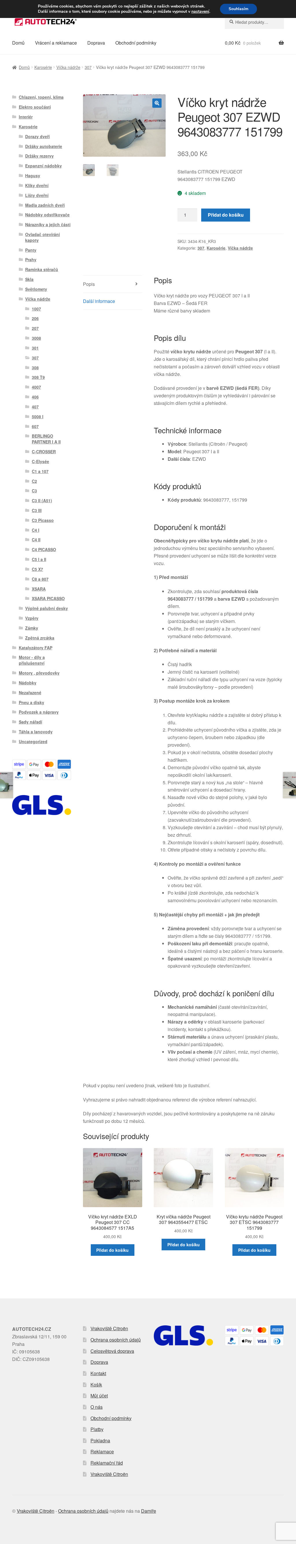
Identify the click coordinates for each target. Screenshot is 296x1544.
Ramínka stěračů (41, 269)
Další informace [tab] (99, 301)
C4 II (36, 539)
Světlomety (36, 289)
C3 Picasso (43, 520)
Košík (96, 1384)
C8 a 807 (40, 579)
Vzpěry (31, 618)
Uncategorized (33, 741)
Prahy (30, 259)
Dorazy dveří (37, 136)
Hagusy (32, 175)
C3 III (37, 510)
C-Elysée (40, 461)
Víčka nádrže (68, 67)
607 (35, 426)
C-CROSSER (44, 451)
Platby (96, 1429)
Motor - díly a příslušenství (32, 660)
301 (35, 348)
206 (35, 318)
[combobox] (254, 22)
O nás (96, 1407)
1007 (36, 309)
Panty (30, 250)
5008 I (37, 416)
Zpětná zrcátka (39, 638)
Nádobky (27, 683)
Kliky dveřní (37, 185)
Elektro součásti (35, 107)
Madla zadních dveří (45, 205)
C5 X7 (37, 569)
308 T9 (38, 377)
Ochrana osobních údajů (115, 1339)
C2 (34, 481)
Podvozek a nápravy (39, 712)
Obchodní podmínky (135, 42)
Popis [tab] (89, 284)
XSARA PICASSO (48, 598)
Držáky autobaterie (43, 146)
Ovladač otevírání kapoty (42, 237)
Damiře (148, 1511)
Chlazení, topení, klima (41, 97)
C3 (34, 491)
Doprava (96, 42)
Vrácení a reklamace (56, 42)
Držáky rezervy (39, 156)
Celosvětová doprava (112, 1351)
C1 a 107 (40, 471)
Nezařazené (30, 692)
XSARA (39, 589)
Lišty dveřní (37, 195)
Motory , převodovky (39, 673)
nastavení (200, 11)
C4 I (35, 530)
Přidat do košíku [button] (112, 1250)
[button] (157, 103)
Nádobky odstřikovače (47, 215)
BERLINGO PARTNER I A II (46, 439)
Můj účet (99, 1395)
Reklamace (102, 1451)
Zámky (31, 628)
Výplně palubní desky (46, 608)
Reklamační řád (106, 1462)
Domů (18, 42)
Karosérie (43, 67)
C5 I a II (39, 559)
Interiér (26, 117)
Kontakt (98, 1373)
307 (88, 67)
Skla (29, 279)
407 (35, 407)
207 (35, 328)
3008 (36, 338)
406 (35, 397)
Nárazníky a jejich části (48, 224)
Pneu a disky (31, 702)
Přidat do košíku (226, 214)
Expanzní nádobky (43, 166)
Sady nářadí (30, 722)
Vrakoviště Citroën (109, 1328)
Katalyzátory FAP (35, 648)
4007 (36, 387)
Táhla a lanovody (36, 731)
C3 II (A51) (42, 500)
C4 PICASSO (44, 549)
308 (35, 367)
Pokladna (100, 1440)
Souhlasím (238, 9)
